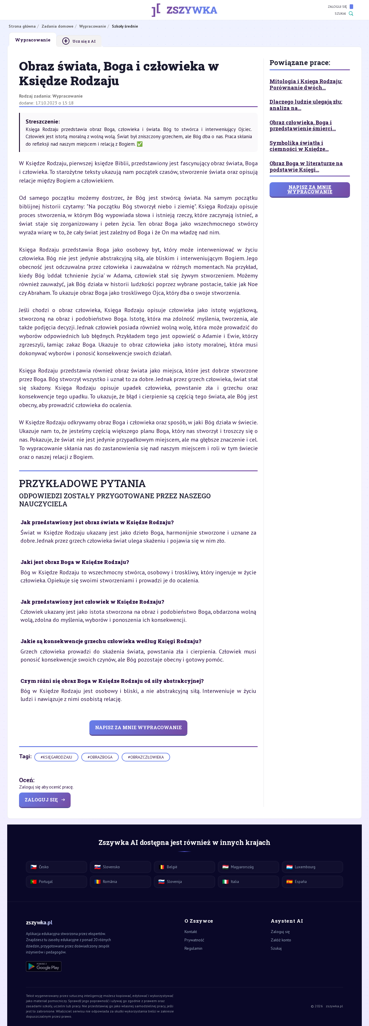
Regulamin (193, 948)
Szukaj (340, 13)
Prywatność (194, 940)
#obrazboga (100, 757)
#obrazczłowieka (146, 757)
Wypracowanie (67, 96)
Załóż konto (281, 940)
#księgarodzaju (56, 757)
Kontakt (190, 931)
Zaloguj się (337, 6)
